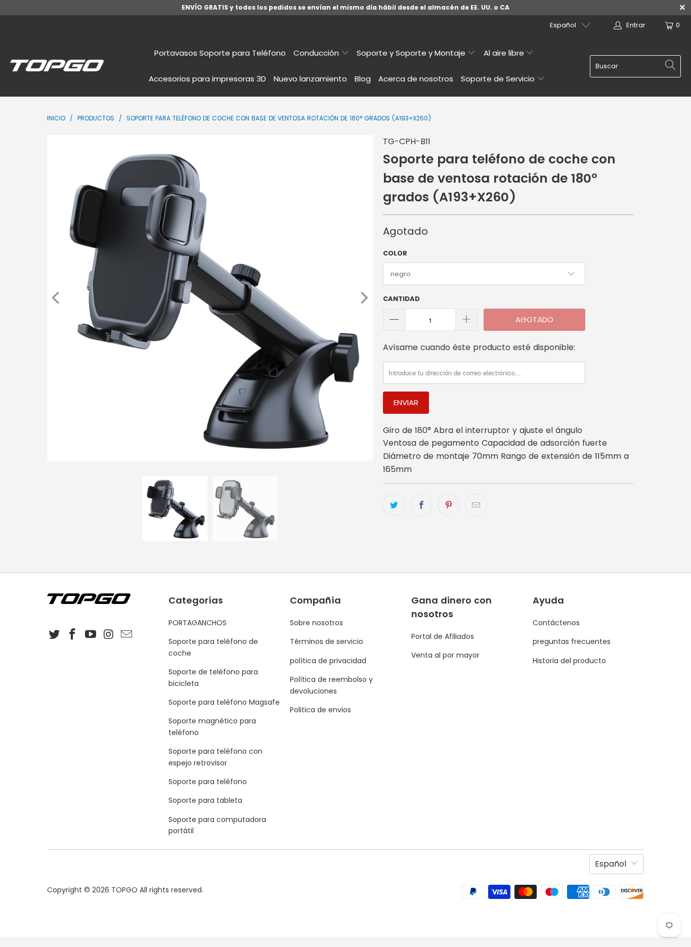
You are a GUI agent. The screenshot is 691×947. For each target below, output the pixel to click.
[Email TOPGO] (127, 634)
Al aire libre (505, 53)
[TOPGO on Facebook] (72, 634)
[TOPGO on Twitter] (54, 634)
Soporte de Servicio (499, 78)
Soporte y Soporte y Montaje (412, 53)
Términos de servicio (326, 641)
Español (563, 25)
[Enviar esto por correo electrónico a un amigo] (476, 505)
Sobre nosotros (316, 623)
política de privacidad (328, 661)
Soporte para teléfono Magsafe (224, 702)
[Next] (363, 298)
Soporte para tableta (205, 800)
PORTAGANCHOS (197, 623)
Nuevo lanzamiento (310, 78)
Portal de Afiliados (442, 636)
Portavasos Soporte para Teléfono (220, 53)
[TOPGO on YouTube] (90, 634)
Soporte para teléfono (207, 782)
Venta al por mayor (445, 655)
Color (395, 253)
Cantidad (401, 299)
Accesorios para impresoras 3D (207, 78)
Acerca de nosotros (415, 78)
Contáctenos (556, 623)
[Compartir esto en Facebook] (421, 505)
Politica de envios (320, 710)
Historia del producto (569, 661)
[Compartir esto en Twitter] (394, 505)
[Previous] (57, 298)
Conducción (317, 53)
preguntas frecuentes (572, 641)
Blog (363, 78)
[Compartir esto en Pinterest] (449, 505)
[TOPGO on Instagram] (108, 634)
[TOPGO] (57, 66)
